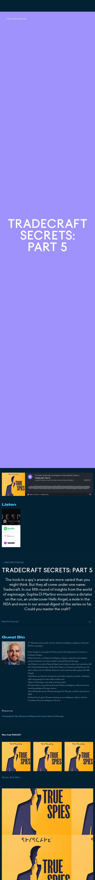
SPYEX (31, 646)
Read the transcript (10, 621)
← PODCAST (13, 562)
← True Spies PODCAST (16, 19)
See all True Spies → (12, 777)
